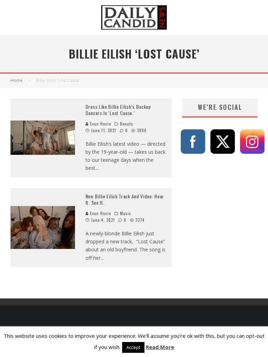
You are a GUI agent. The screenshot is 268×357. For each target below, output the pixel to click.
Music (125, 213)
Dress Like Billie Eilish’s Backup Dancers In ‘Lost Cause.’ (118, 109)
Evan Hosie (100, 124)
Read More (160, 346)
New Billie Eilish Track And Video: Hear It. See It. (124, 199)
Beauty (126, 123)
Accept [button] (133, 347)
